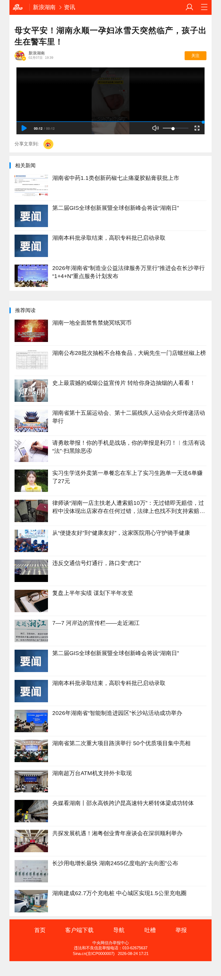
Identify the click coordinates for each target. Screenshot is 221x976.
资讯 (69, 7)
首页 (40, 930)
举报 (181, 930)
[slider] (110, 121)
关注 (195, 55)
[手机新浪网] (19, 7)
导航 (119, 930)
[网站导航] (204, 7)
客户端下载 (79, 930)
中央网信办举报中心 (110, 943)
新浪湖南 (44, 7)
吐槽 (150, 930)
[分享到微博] (48, 144)
